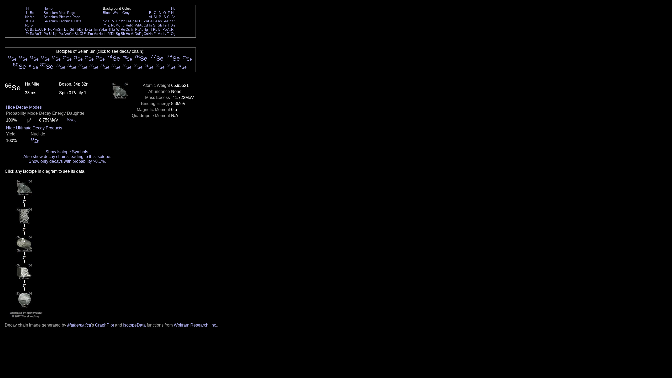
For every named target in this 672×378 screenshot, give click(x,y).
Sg (118, 34)
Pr (46, 30)
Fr (27, 34)
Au (141, 30)
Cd (146, 25)
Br (169, 21)
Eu (66, 30)
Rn (173, 30)
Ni (136, 21)
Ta (113, 30)
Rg (141, 34)
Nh (150, 34)
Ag (141, 25)
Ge (155, 21)
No (100, 34)
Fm (90, 34)
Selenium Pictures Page (62, 17)
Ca (32, 21)
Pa (46, 34)
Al (150, 17)
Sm (60, 30)
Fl (155, 34)
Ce (41, 30)
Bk (77, 34)
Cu (141, 21)
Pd (137, 25)
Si (155, 17)
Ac (37, 34)
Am (66, 34)
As (160, 21)
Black (107, 13)
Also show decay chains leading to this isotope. (67, 156)
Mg (32, 17)
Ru (128, 25)
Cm (71, 34)
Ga (150, 21)
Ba (32, 30)
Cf (81, 34)
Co (132, 21)
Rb (27, 25)
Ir (132, 30)
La (37, 30)
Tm (95, 30)
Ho (85, 30)
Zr (109, 25)
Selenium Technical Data (62, 21)
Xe (173, 25)
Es (85, 34)
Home (48, 8)
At (169, 30)
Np (55, 34)
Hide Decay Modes (24, 107)
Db (113, 34)
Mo (118, 25)
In (150, 25)
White (117, 13)
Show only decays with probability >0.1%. (67, 161)
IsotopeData (134, 325)
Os (127, 30)
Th (41, 34)
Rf (109, 34)
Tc (123, 25)
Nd (50, 30)
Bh (123, 34)
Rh (132, 25)
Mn (122, 21)
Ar (173, 17)
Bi (159, 30)
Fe (128, 21)
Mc (160, 34)
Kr (173, 21)
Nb (113, 25)
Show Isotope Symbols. (67, 152)
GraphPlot (104, 325)
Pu (61, 34)
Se (164, 21)
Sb (160, 25)
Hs (128, 34)
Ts (169, 34)
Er (90, 30)
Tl (150, 30)
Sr (32, 25)
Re (123, 30)
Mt (132, 34)
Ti (109, 21)
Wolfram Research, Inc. (195, 325)
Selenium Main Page (59, 13)
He (173, 8)
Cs (27, 30)
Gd (72, 30)
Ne (173, 13)
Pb (155, 30)
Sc (105, 21)
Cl (168, 17)
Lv (164, 34)
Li (27, 13)
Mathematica (79, 325)
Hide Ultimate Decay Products (34, 128)
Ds (137, 34)
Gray (126, 13)
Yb (100, 30)
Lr (105, 34)
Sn (155, 25)
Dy (81, 30)
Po (164, 30)
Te (164, 25)
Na (27, 17)
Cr (118, 21)
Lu (105, 30)
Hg (146, 30)
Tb (77, 30)
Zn (146, 21)
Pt (137, 30)
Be (32, 13)
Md (95, 34)
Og (173, 34)
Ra (32, 34)
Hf (109, 30)
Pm (55, 30)
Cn (146, 34)
